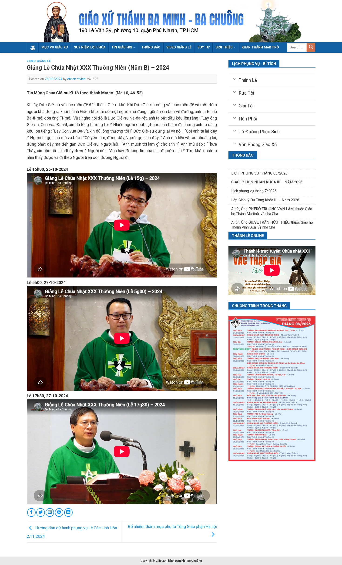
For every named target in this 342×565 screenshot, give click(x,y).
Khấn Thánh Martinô (260, 47)
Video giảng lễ (178, 47)
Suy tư (203, 47)
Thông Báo (150, 47)
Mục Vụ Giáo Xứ (54, 47)
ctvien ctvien (76, 79)
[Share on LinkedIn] (68, 512)
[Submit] (311, 47)
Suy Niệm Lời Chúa (89, 47)
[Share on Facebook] (31, 512)
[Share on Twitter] (40, 512)
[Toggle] (234, 78)
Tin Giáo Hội (121, 47)
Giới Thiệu (224, 47)
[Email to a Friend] (50, 512)
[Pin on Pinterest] (59, 512)
